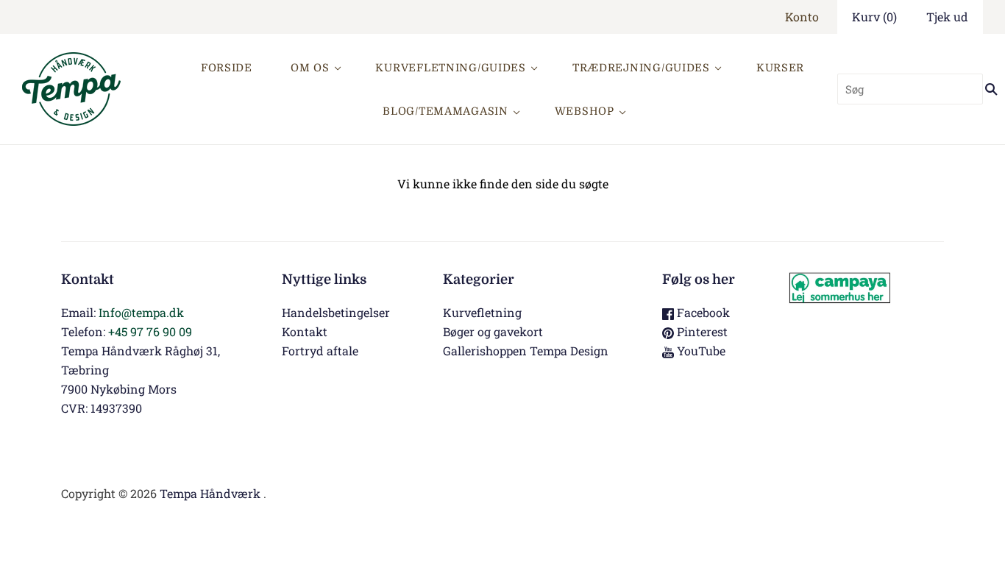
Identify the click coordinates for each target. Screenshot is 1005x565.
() (874, 16)
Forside (226, 68)
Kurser (780, 68)
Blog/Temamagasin (445, 111)
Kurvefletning (482, 312)
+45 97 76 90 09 (150, 331)
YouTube (699, 350)
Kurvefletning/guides (450, 68)
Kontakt (304, 331)
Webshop (584, 111)
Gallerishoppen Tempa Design (525, 350)
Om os (310, 68)
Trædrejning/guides (641, 68)
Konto (802, 16)
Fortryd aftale (320, 350)
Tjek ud (947, 16)
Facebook (702, 312)
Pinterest (701, 331)
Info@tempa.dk (141, 312)
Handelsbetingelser (336, 312)
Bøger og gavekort (493, 331)
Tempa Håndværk (210, 493)
